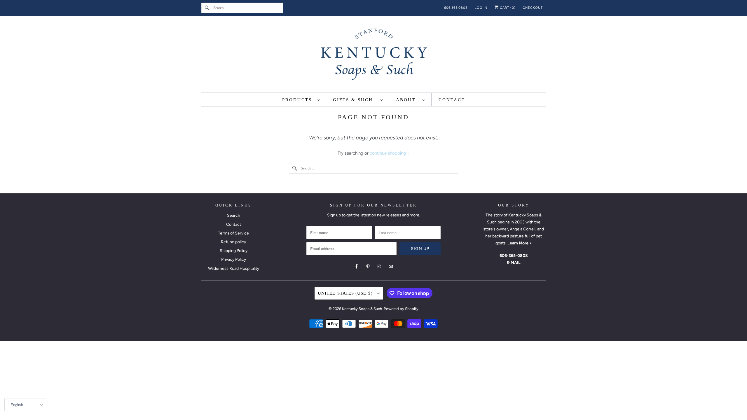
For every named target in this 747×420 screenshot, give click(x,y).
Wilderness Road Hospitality (233, 268)
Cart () (507, 8)
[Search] (207, 8)
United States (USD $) (346, 293)
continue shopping (388, 153)
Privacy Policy (233, 259)
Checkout (533, 8)
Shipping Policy (233, 250)
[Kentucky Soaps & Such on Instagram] (379, 266)
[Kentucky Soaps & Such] (373, 55)
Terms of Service (233, 233)
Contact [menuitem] (452, 99)
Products (298, 99)
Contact (233, 224)
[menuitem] (301, 99)
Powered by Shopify (401, 309)
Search (233, 215)
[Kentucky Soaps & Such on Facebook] (356, 266)
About (408, 99)
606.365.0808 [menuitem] (456, 8)
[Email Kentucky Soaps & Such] (391, 266)
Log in (481, 8)
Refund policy (233, 241)
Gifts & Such (355, 99)
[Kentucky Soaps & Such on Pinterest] (368, 266)
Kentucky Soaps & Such (362, 309)
